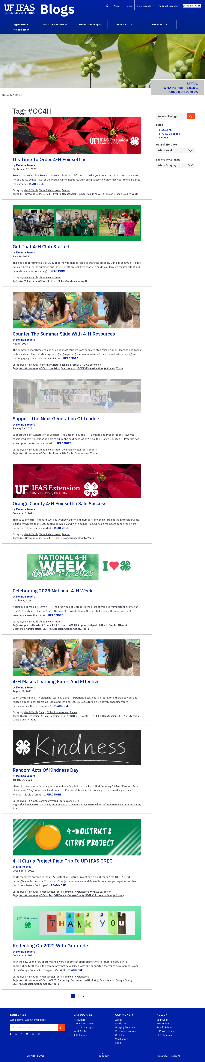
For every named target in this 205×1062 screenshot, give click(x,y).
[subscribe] (61, 1027)
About (117, 6)
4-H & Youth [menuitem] (159, 24)
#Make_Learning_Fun (53, 715)
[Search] (107, 6)
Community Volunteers (75, 449)
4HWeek (122, 625)
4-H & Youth (31, 190)
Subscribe (193, 5)
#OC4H (43, 193)
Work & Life (72, 800)
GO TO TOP (104, 1056)
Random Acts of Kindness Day (45, 770)
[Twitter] (16, 1033)
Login (118, 1042)
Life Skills (58, 281)
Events (66, 190)
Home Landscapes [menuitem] (90, 24)
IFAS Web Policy (165, 1031)
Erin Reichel (23, 866)
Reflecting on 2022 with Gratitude (50, 945)
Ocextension (69, 193)
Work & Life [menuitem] (124, 24)
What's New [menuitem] (21, 29)
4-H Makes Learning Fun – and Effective (56, 681)
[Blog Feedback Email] (33, 1033)
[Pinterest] (21, 1033)
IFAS (178, 1056)
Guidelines (120, 1035)
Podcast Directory (169, 6)
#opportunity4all (88, 625)
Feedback (120, 1023)
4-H (50, 281)
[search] (191, 116)
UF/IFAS (163, 137)
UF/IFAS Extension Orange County (111, 193)
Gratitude (76, 980)
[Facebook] (10, 1033)
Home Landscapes (84, 1027)
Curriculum (46, 364)
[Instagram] (38, 1033)
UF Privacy (162, 1019)
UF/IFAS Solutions (169, 133)
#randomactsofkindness (65, 804)
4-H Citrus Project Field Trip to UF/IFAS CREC (62, 861)
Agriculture (79, 1019)
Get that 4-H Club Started (41, 246)
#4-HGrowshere (28, 193)
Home (129, 6)
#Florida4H (48, 625)
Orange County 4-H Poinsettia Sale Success (59, 503)
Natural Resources (84, 1023)
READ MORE (36, 184)
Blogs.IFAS (165, 129)
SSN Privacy (163, 1023)
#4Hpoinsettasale (30, 625)
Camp (42, 712)
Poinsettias (84, 193)
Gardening (63, 980)
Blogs (57, 8)
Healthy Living (91, 980)
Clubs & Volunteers (50, 190)
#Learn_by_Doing (29, 715)
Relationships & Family (66, 364)
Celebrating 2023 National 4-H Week (52, 590)
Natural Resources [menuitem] (55, 24)
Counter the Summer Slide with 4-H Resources (64, 334)
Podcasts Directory (125, 1031)
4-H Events (54, 193)
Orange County (77, 537)
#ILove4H (61, 625)
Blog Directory (145, 6)
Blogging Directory (125, 1027)
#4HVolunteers (28, 281)
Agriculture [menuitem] (21, 24)
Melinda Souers (25, 165)
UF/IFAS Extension (90, 364)
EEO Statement (165, 1035)
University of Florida (167, 1056)
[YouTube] (27, 1033)
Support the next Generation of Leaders (57, 418)
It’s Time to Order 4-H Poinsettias (49, 159)
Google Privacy (165, 1027)
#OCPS (52, 980)
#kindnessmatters (30, 804)
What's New (121, 1039)
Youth (135, 193)
